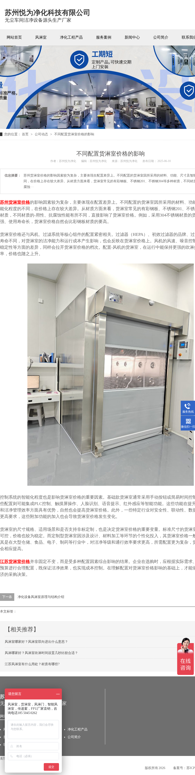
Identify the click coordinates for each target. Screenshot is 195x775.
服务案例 (103, 37)
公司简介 (160, 37)
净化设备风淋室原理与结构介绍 (41, 597)
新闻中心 (132, 37)
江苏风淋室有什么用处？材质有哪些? (32, 664)
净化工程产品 (71, 37)
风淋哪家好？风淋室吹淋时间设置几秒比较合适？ (41, 653)
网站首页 (14, 37)
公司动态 (42, 134)
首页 (25, 134)
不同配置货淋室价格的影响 (74, 134)
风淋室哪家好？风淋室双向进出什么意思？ (36, 641)
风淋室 (41, 37)
